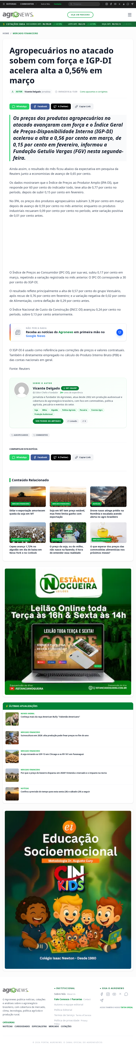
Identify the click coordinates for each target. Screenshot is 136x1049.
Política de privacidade (66, 1020)
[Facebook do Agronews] (111, 4)
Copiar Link (85, 106)
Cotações (66, 1026)
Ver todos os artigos (48, 421)
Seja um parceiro (80, 15)
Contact (87, 999)
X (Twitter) (63, 106)
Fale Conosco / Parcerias (68, 999)
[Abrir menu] (129, 14)
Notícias (8, 1026)
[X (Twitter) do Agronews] (119, 4)
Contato (57, 4)
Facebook (42, 106)
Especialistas (39, 1026)
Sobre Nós (45, 4)
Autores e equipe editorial (68, 1004)
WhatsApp (21, 106)
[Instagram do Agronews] (106, 4)
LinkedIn (73, 421)
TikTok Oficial (127, 1007)
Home (6, 33)
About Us (71, 994)
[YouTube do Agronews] (115, 4)
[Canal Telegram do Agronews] (132, 4)
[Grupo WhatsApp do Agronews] (128, 4)
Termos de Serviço (64, 1015)
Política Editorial (63, 1009)
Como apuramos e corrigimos (93, 91)
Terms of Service (83, 1015)
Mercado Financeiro (25, 33)
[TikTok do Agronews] (124, 4)
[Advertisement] (68, 244)
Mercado (54, 1026)
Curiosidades (22, 1026)
